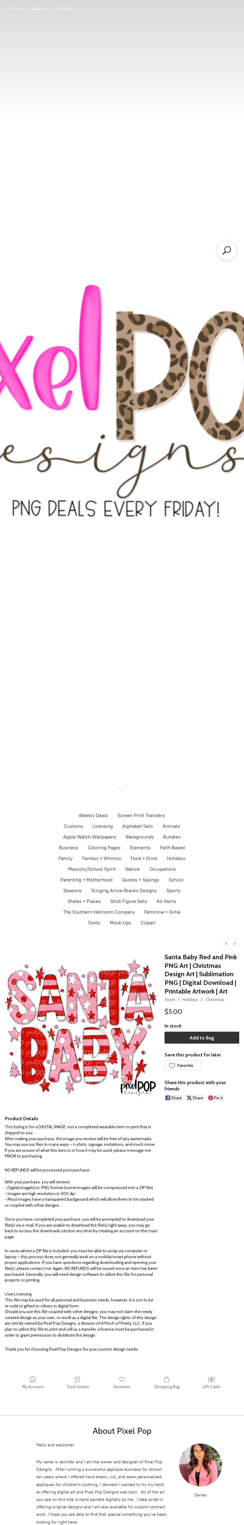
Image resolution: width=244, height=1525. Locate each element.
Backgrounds (140, 837)
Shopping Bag (166, 1386)
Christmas (215, 999)
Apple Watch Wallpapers (89, 837)
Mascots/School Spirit (92, 869)
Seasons (72, 890)
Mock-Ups (120, 923)
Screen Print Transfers (141, 815)
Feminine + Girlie (162, 912)
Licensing (103, 826)
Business (68, 847)
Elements (140, 847)
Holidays (176, 858)
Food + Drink (144, 858)
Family (66, 858)
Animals (171, 826)
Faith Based (172, 847)
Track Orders (77, 1386)
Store (15, 9)
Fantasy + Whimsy (101, 858)
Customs (73, 826)
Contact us (67, 9)
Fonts (94, 923)
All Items (166, 901)
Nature (132, 869)
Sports (173, 890)
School (176, 880)
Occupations (162, 869)
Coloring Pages (104, 847)
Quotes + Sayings (140, 880)
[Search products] (226, 250)
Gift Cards (211, 1386)
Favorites (122, 1386)
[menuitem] (226, 943)
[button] (183, 1065)
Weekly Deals (93, 815)
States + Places (84, 901)
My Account (32, 1386)
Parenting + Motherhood (86, 880)
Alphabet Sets (137, 826)
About (38, 9)
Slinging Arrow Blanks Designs (124, 890)
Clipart (148, 923)
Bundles (172, 837)
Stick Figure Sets (128, 901)
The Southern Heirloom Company (99, 912)
